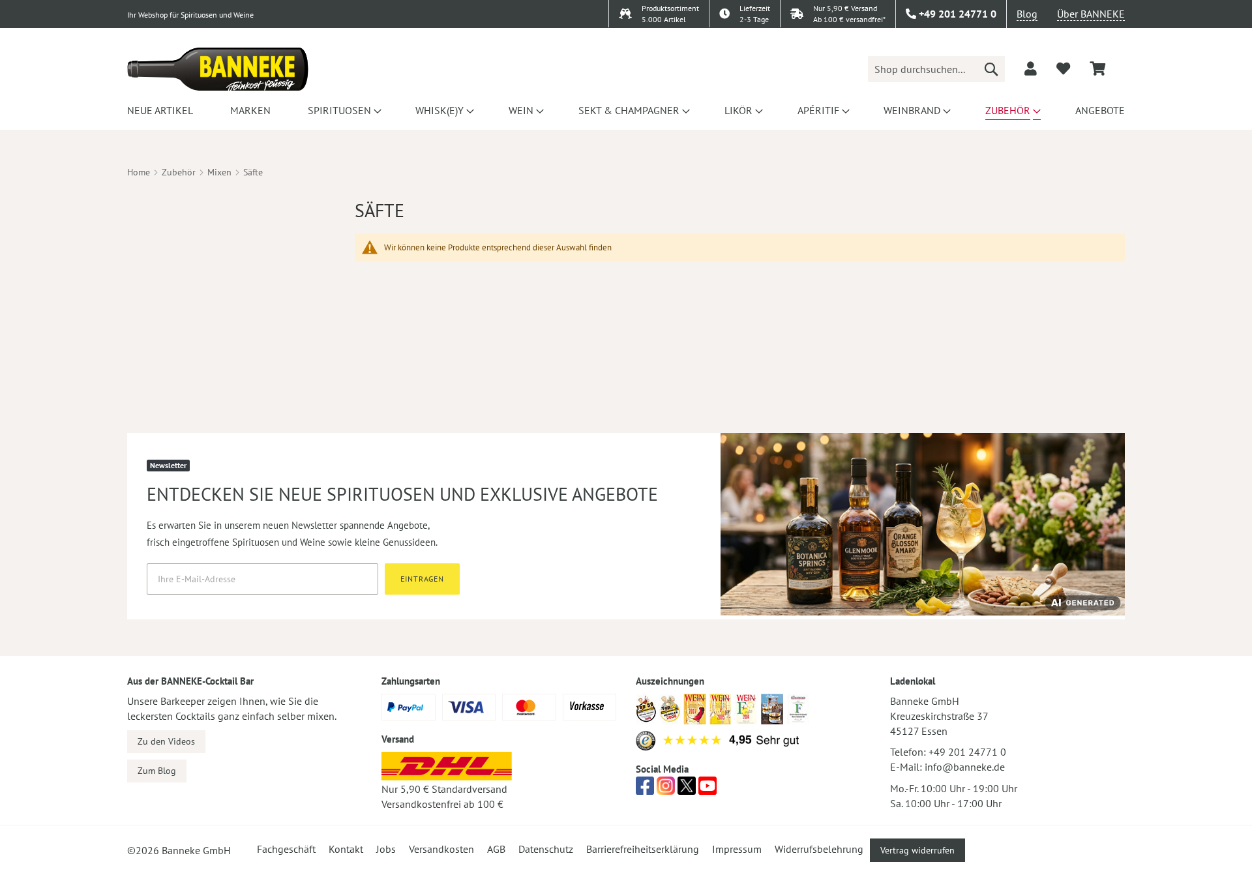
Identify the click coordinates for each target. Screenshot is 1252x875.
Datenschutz (545, 848)
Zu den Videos (166, 741)
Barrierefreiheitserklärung (642, 848)
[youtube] (707, 789)
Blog (1027, 13)
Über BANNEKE (1091, 13)
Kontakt (346, 848)
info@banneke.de (965, 766)
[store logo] (217, 69)
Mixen (219, 172)
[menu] (626, 110)
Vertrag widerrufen (917, 850)
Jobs (386, 848)
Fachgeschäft (286, 848)
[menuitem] (160, 110)
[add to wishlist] (1063, 68)
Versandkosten (441, 848)
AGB (496, 848)
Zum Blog (157, 771)
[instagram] (666, 789)
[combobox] (936, 69)
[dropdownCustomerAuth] (1030, 68)
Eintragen (422, 579)
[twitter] (687, 789)
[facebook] (645, 789)
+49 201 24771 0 (967, 751)
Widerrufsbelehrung (819, 848)
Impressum (737, 848)
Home (138, 172)
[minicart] (1097, 68)
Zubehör (179, 172)
